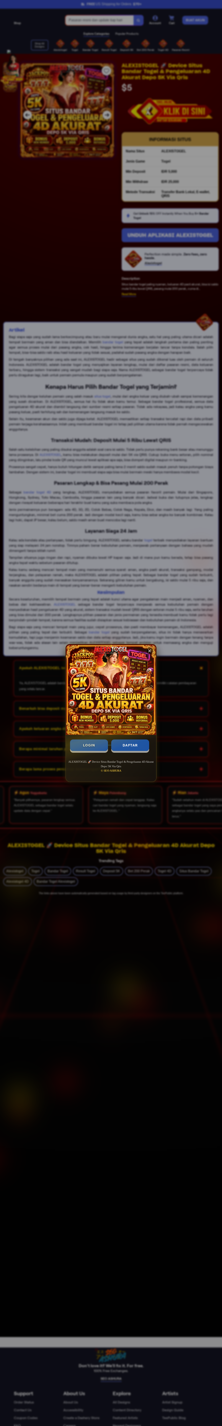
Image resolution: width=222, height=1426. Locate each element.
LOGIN (89, 745)
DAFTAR (130, 745)
